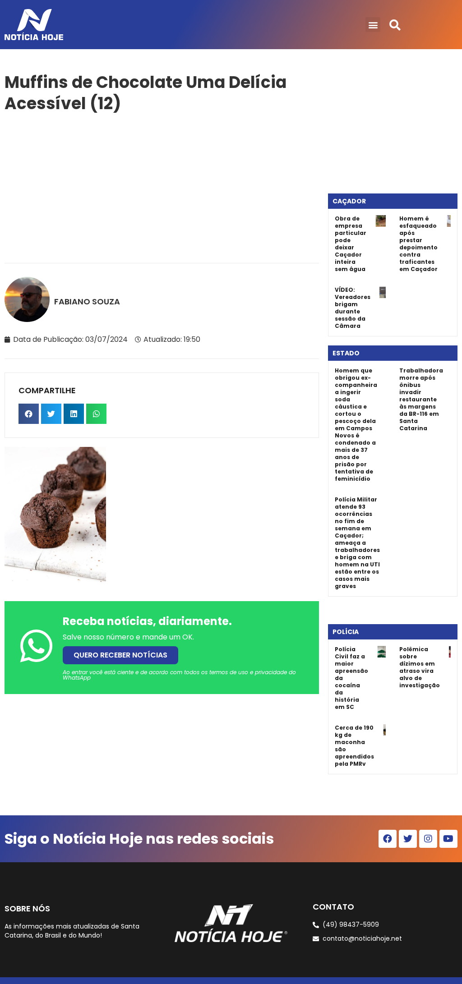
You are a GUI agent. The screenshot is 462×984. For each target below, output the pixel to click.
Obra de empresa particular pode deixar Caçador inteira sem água (350, 244)
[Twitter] (408, 839)
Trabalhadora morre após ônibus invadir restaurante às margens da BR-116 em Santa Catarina (421, 399)
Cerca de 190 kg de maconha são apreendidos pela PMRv (354, 746)
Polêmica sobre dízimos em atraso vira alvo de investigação (419, 667)
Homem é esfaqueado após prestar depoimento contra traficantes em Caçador (418, 244)
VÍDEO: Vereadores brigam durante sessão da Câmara (352, 308)
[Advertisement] (162, 186)
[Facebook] (388, 839)
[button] (372, 24)
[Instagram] (428, 839)
